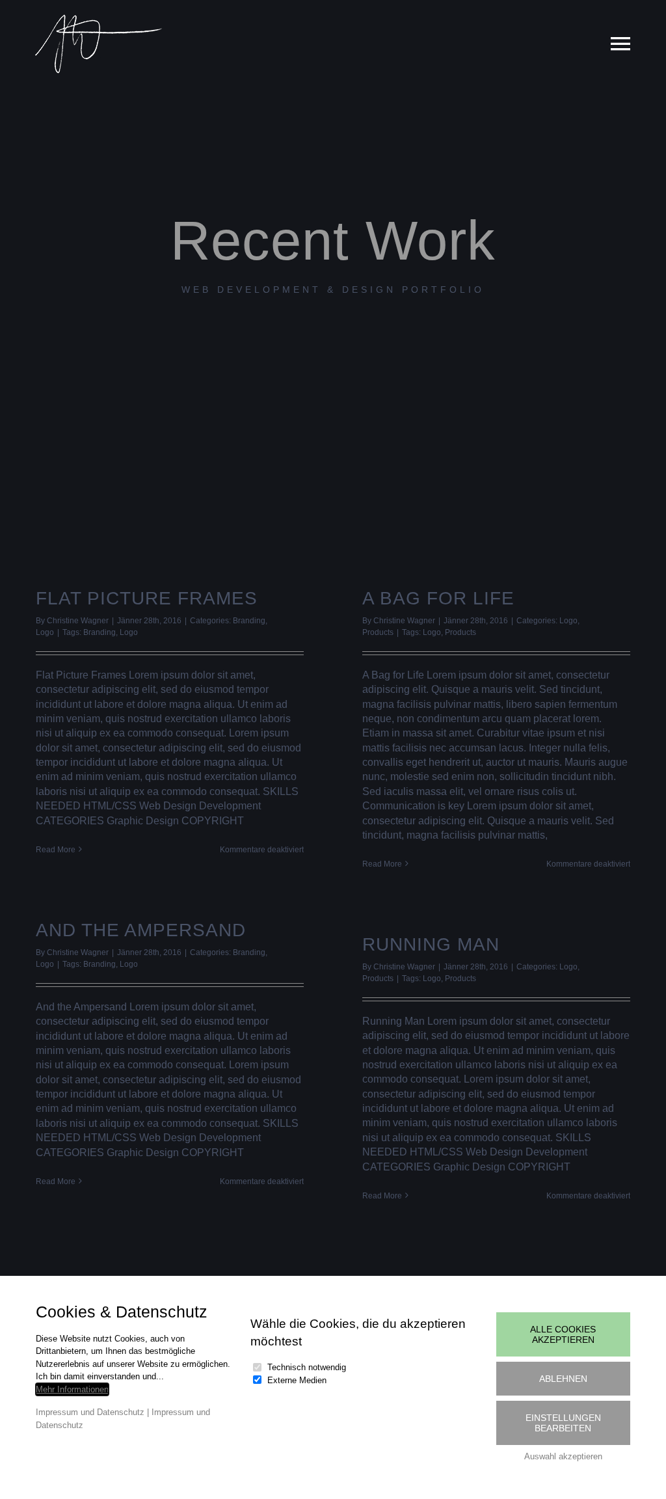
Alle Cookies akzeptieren (563, 1334)
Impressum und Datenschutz (90, 1412)
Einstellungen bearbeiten (563, 1422)
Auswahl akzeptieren (563, 1456)
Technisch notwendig (306, 1367)
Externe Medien (296, 1380)
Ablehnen (563, 1378)
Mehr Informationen (72, 1389)
